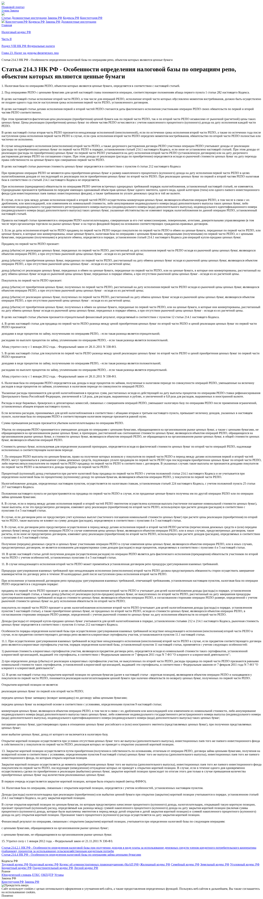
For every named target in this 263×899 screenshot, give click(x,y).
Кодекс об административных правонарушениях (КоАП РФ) (99, 864)
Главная (7, 25)
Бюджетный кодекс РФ (17, 868)
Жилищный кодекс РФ (155, 864)
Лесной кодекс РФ (86, 868)
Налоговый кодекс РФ (44, 864)
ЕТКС (36, 874)
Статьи (6, 17)
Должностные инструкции (29, 17)
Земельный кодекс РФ (214, 864)
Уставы (59, 874)
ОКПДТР (47, 874)
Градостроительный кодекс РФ (53, 868)
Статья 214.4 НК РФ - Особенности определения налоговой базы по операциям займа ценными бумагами (71, 854)
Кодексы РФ (71, 17)
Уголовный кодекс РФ (245, 864)
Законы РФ (55, 17)
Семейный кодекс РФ (185, 864)
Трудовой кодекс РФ (15, 864)
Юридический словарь (16, 874)
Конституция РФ (91, 17)
